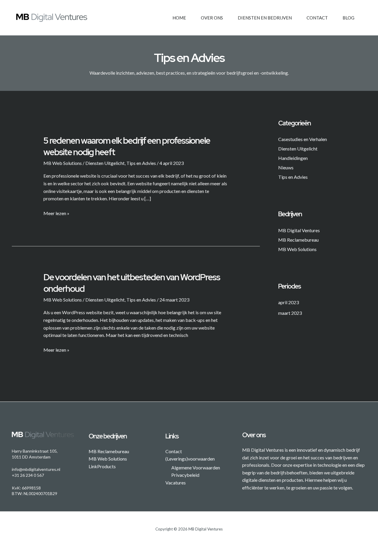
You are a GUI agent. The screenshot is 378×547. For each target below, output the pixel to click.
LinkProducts (102, 466)
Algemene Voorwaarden (195, 467)
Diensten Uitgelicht (105, 163)
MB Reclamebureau (298, 240)
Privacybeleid (185, 475)
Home (179, 17)
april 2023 (288, 302)
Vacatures (175, 482)
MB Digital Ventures (299, 230)
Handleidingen (293, 158)
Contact (317, 17)
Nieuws (286, 167)
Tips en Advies (141, 163)
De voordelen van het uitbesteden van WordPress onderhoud (131, 282)
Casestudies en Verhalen (302, 139)
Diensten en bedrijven (265, 17)
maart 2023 (290, 313)
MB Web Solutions (62, 163)
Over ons (212, 17)
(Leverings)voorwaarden (190, 458)
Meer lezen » (56, 212)
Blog (348, 17)
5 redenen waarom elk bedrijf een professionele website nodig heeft (126, 146)
